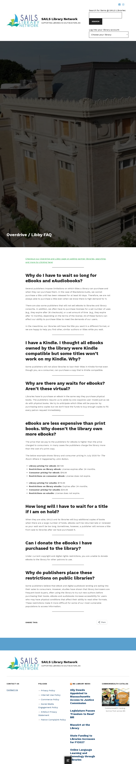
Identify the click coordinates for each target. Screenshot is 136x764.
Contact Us (12, 690)
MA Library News (81, 684)
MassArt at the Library (80, 726)
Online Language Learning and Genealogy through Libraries (82, 754)
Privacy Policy (48, 690)
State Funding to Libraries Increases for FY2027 (82, 739)
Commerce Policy (50, 699)
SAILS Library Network (59, 19)
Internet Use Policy (50, 695)
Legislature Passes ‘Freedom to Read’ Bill (82, 714)
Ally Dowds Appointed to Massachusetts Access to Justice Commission (82, 696)
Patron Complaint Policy (53, 719)
